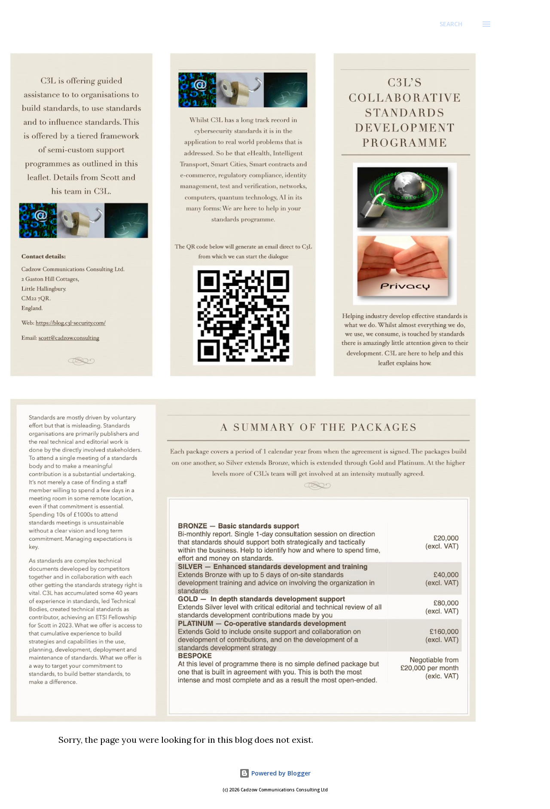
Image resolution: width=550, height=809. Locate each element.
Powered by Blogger (280, 773)
